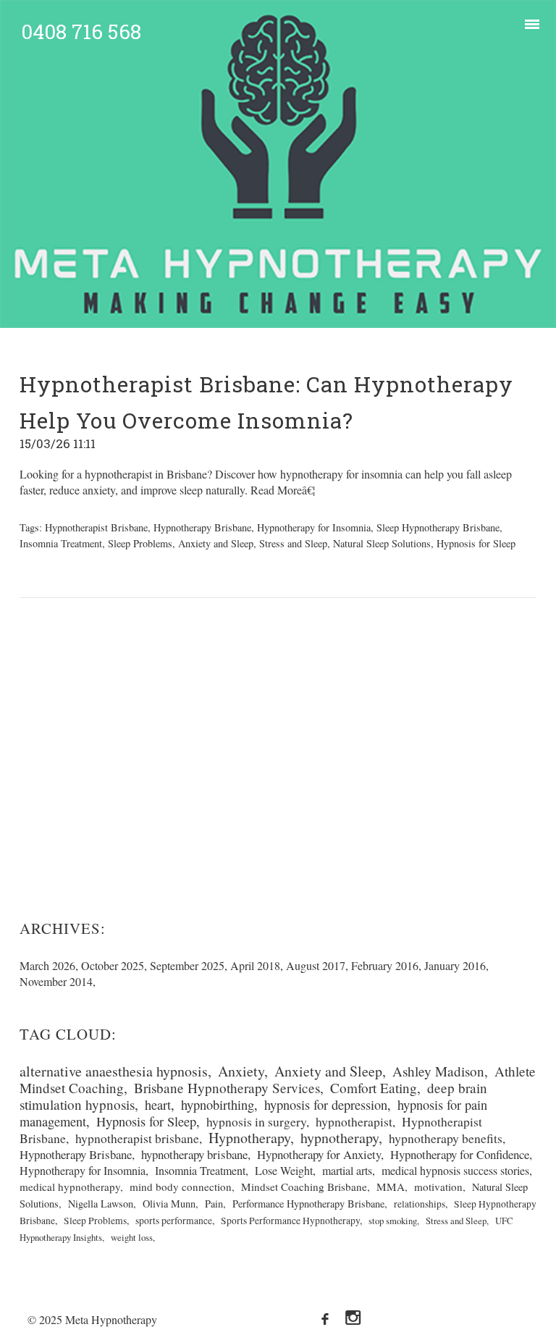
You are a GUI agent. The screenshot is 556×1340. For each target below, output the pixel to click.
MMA (390, 1186)
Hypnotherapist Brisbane (96, 527)
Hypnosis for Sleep (476, 543)
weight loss (132, 1237)
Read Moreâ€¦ (281, 489)
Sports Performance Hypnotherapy (290, 1220)
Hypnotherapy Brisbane (202, 527)
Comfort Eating (373, 1088)
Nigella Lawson (100, 1203)
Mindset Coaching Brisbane (304, 1186)
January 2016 (455, 965)
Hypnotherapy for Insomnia (314, 527)
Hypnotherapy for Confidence (459, 1154)
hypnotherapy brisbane (194, 1154)
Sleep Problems (140, 543)
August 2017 (315, 965)
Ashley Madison (438, 1071)
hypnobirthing (217, 1104)
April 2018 (255, 965)
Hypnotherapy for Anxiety (319, 1154)
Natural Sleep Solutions (382, 543)
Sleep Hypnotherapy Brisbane (438, 527)
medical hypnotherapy (70, 1186)
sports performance (173, 1220)
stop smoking (392, 1220)
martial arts (347, 1170)
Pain (214, 1203)
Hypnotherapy (249, 1137)
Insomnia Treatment (61, 543)
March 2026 (47, 965)
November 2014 (56, 981)
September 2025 (187, 965)
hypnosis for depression (325, 1104)
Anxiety (241, 1071)
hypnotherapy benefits (445, 1138)
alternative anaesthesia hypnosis (114, 1071)
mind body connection (181, 1186)
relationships (419, 1203)
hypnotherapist (354, 1121)
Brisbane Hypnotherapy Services (227, 1088)
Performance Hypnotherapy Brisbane (308, 1203)
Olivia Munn (169, 1203)
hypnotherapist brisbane (137, 1138)
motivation (438, 1186)
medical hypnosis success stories (455, 1170)
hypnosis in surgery (256, 1121)
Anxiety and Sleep (215, 543)
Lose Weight (284, 1170)
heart (158, 1104)
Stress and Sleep (293, 543)
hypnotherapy (339, 1137)
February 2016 (384, 965)
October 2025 (112, 965)
